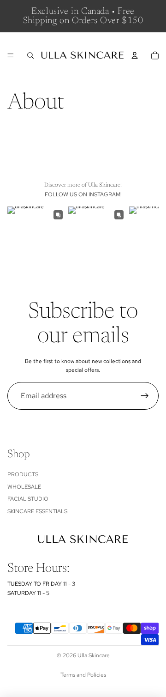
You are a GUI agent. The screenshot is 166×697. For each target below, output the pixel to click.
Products (22, 474)
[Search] (30, 55)
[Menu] (10, 55)
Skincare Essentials (37, 511)
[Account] (135, 55)
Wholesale (24, 487)
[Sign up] (144, 396)
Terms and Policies (83, 675)
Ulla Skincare (93, 655)
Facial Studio (27, 499)
